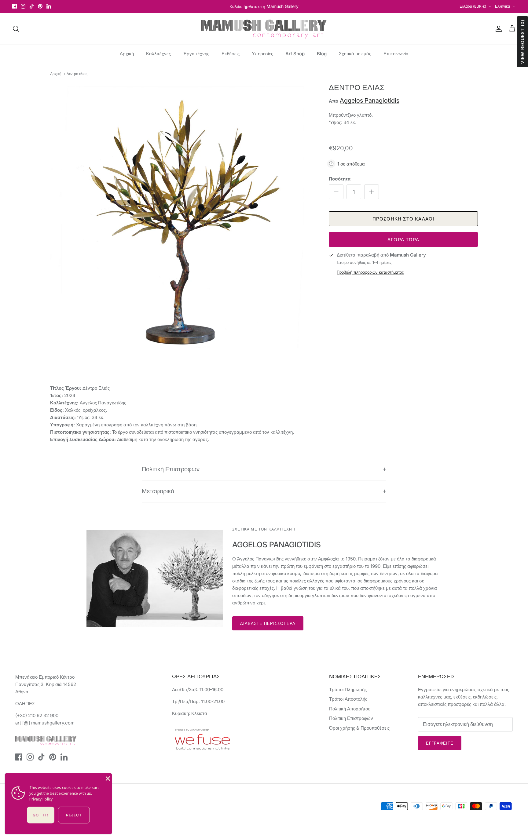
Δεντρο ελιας (77, 73)
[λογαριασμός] (497, 28)
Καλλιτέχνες (158, 54)
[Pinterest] (40, 6)
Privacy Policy (41, 799)
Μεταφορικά (158, 491)
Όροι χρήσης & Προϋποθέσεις (359, 728)
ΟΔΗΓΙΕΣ (25, 703)
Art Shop (295, 54)
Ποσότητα (339, 179)
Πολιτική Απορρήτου (349, 709)
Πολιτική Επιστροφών (171, 469)
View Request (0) (522, 42)
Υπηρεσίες (262, 54)
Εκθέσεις (231, 54)
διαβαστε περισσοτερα (267, 623)
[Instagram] (23, 6)
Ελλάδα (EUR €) (473, 6)
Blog (322, 54)
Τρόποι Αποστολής (348, 699)
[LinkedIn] (48, 6)
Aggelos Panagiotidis (369, 100)
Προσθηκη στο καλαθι (403, 219)
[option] (182, 215)
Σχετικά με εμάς (355, 54)
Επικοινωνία (396, 54)
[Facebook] (14, 6)
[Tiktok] (31, 6)
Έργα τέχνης (196, 54)
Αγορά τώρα (403, 240)
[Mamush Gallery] (264, 28)
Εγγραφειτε (439, 743)
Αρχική (127, 54)
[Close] (107, 778)
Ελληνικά (502, 6)
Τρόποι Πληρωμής (348, 689)
